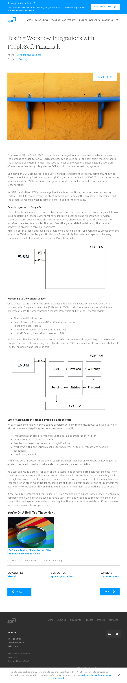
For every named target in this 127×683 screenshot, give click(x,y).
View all (11, 576)
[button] (117, 20)
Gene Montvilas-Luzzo (29, 55)
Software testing (53, 560)
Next (112, 591)
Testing (23, 59)
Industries (94, 20)
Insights (83, 20)
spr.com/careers (110, 576)
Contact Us (107, 20)
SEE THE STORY (102, 7)
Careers (101, 620)
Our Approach (69, 20)
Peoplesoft (30, 560)
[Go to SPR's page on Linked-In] (109, 634)
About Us (55, 20)
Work (30, 20)
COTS (13, 560)
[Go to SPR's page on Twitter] (117, 634)
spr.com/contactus (62, 576)
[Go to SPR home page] (11, 621)
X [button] (118, 674)
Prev (23, 591)
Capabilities (41, 20)
